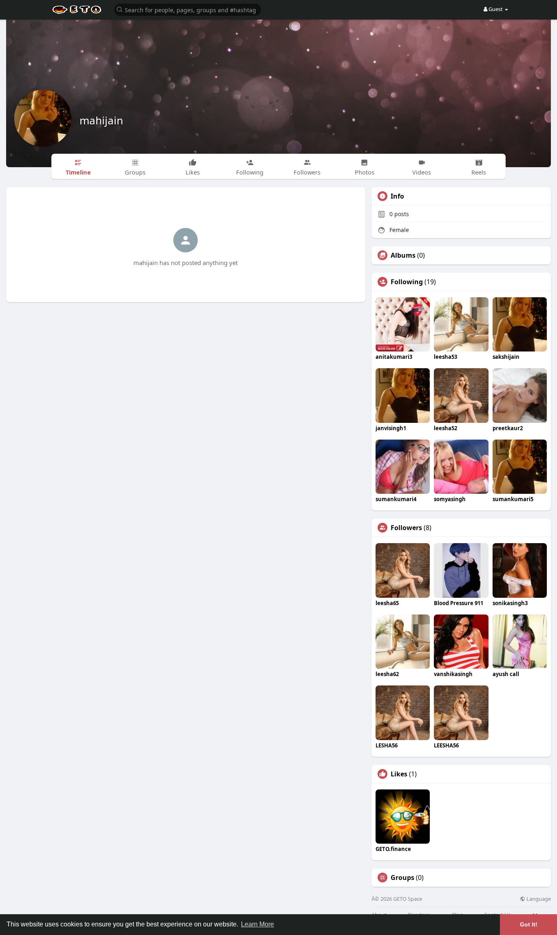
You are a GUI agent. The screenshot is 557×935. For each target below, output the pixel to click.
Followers (406, 527)
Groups (402, 877)
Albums (403, 255)
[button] (187, 9)
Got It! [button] (528, 924)
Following (407, 282)
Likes (399, 774)
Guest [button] (495, 9)
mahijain (101, 120)
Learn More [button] (257, 924)
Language (538, 899)
